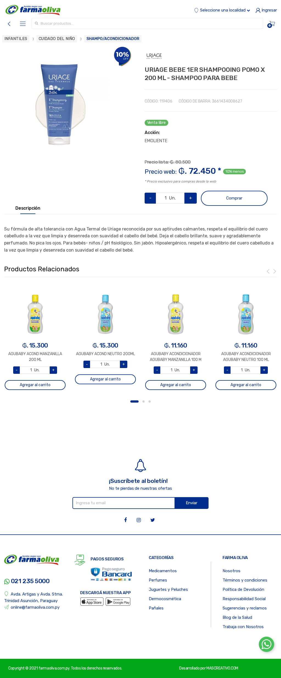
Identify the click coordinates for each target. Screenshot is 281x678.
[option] (59, 102)
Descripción (27, 208)
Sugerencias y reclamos (245, 608)
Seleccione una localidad (223, 10)
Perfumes (158, 580)
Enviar (191, 502)
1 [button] (134, 401)
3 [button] (149, 401)
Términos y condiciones (245, 580)
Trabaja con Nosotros (243, 626)
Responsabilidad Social (244, 598)
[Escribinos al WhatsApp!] (266, 645)
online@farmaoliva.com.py (35, 607)
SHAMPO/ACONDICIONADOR (112, 38)
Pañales (156, 608)
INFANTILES (15, 38)
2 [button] (143, 401)
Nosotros (231, 570)
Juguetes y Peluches (168, 589)
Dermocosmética (165, 598)
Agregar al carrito (35, 385)
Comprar (234, 198)
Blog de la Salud (237, 617)
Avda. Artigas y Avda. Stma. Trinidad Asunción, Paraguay (33, 597)
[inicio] (33, 10)
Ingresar (268, 10)
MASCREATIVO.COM (222, 668)
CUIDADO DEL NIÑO (57, 38)
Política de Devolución (243, 589)
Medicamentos (163, 570)
